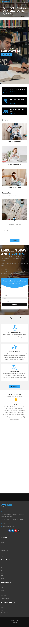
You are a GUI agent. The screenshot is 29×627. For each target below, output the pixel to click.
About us (3, 545)
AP (1, 570)
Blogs (2, 556)
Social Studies (4, 595)
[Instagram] (18, 530)
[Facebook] (9, 530)
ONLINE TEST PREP (14, 142)
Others (2, 578)
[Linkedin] (12, 530)
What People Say (4, 550)
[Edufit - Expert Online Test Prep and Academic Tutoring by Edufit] (5, 2)
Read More (14, 209)
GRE (1, 573)
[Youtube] (15, 530)
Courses (2, 542)
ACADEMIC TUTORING (14, 188)
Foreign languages (5, 598)
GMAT (2, 575)
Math (2, 587)
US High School (4, 612)
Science (2, 590)
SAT (1, 565)
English (2, 593)
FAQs (2, 553)
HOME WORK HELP (14, 165)
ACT (2, 567)
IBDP (2, 607)
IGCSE (2, 610)
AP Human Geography (14, 224)
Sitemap (15, 622)
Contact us (13, 91)
